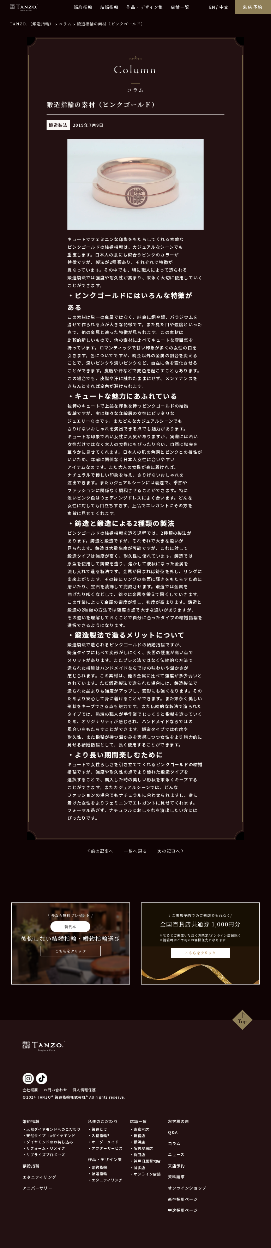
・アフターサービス (105, 1148)
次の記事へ (168, 851)
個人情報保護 (84, 1089)
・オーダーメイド (103, 1141)
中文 (224, 7)
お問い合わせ (55, 1089)
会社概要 (30, 1089)
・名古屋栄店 (141, 1148)
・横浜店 (137, 1141)
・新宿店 (137, 1135)
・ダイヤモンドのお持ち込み (48, 1141)
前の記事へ (102, 851)
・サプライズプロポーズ (44, 1154)
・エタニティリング (105, 1179)
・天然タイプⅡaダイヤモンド (49, 1135)
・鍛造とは (97, 1129)
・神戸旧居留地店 (145, 1160)
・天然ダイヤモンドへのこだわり (52, 1129)
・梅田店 (137, 1154)
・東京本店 (139, 1129)
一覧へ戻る (135, 851)
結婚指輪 (109, 7)
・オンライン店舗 (145, 1173)
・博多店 (137, 1167)
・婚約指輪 (97, 1167)
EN (212, 7)
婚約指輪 (83, 7)
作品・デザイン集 (144, 7)
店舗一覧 (180, 7)
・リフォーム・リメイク (44, 1148)
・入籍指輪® (99, 1135)
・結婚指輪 (97, 1173)
